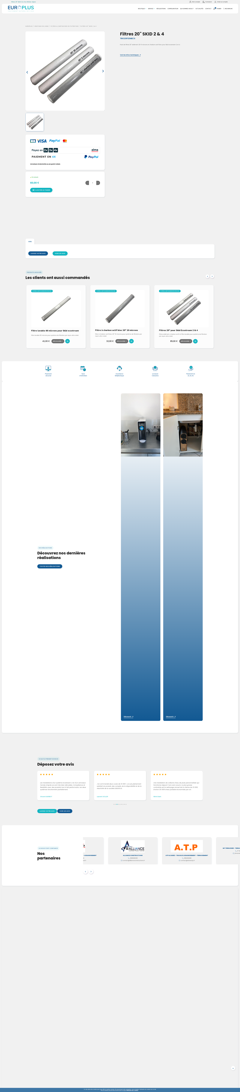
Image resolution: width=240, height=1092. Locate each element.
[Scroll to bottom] (233, 1068)
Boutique (141, 9)
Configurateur (173, 9)
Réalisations (161, 9)
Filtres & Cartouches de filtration (64, 26)
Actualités (199, 9)
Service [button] (150, 9)
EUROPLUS (29, 26)
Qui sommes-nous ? (187, 9)
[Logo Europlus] (21, 13)
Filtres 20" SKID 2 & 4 (88, 26)
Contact (208, 9)
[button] (227, 9)
